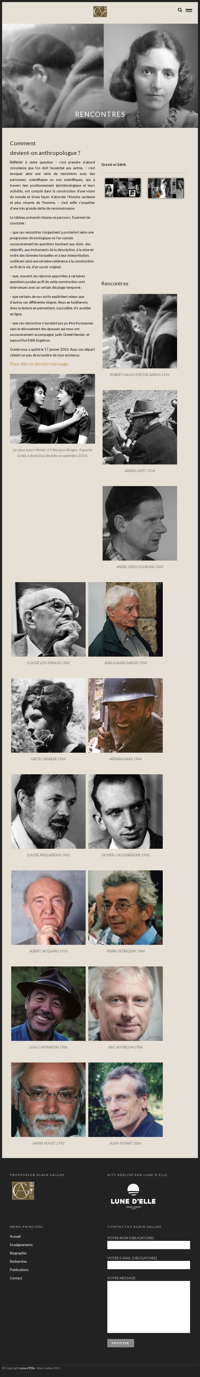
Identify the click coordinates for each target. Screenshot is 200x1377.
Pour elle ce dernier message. (39, 364)
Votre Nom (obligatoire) (130, 1238)
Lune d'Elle (27, 1368)
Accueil (15, 1236)
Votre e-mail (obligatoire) (132, 1258)
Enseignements (21, 1245)
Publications (19, 1270)
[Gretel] (122, 181)
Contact (16, 1278)
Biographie (18, 1253)
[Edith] (165, 181)
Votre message (121, 1278)
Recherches (18, 1261)
